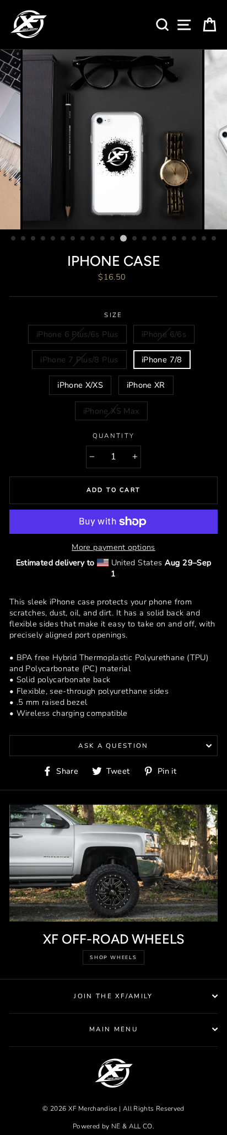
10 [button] (103, 239)
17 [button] (174, 239)
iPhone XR (146, 384)
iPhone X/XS (80, 384)
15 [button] (155, 239)
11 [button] (113, 239)
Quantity (114, 435)
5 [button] (53, 239)
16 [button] (164, 239)
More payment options (113, 547)
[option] (113, 139)
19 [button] (194, 239)
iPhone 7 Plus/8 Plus (79, 359)
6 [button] (63, 239)
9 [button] (93, 239)
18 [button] (184, 239)
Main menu (113, 1029)
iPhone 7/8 (162, 359)
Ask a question (113, 745)
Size (113, 314)
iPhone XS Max (111, 410)
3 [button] (33, 239)
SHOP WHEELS (113, 957)
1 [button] (14, 239)
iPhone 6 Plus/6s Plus (77, 334)
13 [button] (135, 239)
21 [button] (214, 239)
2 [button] (23, 239)
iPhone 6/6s (164, 334)
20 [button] (204, 239)
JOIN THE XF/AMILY (113, 996)
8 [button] (83, 239)
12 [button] (123, 238)
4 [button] (43, 239)
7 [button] (73, 239)
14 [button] (145, 239)
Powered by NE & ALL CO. (113, 1126)
